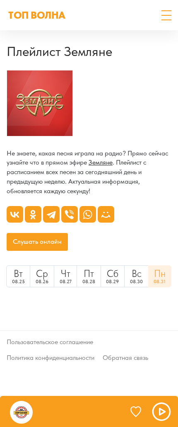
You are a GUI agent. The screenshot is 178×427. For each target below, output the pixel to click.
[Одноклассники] (33, 214)
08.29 (112, 276)
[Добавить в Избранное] (139, 411)
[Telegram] (51, 214)
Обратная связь (125, 357)
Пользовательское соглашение (50, 342)
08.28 (88, 276)
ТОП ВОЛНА (36, 15)
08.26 (42, 276)
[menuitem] (18, 276)
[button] (166, 15)
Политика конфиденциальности (50, 357)
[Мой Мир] (106, 214)
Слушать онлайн (37, 241)
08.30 (136, 276)
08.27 (66, 276)
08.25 (18, 276)
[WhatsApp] (87, 214)
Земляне (101, 162)
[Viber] (69, 214)
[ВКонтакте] (15, 214)
